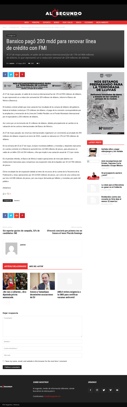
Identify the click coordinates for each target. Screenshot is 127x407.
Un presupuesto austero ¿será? (111, 174)
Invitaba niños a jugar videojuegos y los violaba (112, 150)
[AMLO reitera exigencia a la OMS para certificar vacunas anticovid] (69, 281)
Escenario (89, 22)
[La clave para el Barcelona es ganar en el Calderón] (93, 188)
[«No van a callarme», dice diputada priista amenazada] (15, 281)
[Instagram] (97, 390)
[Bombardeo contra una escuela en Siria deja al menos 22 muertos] (93, 200)
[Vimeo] (110, 390)
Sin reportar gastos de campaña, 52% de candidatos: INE (21, 231)
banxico (17, 200)
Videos (78, 22)
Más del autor (36, 266)
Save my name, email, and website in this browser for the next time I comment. (36, 361)
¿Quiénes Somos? (58, 2)
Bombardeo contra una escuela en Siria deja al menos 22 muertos (111, 199)
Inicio (27, 22)
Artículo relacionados (15, 266)
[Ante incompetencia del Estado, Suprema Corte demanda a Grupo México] (93, 164)
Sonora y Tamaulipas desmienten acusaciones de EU (41, 295)
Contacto (46, 2)
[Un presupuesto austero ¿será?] (93, 176)
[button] (123, 2)
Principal (36, 22)
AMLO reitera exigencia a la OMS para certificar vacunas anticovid (69, 295)
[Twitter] (103, 390)
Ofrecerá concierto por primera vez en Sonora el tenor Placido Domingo (64, 231)
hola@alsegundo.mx (52, 396)
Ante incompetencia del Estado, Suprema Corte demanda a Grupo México (112, 163)
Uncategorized (14, 27)
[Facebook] (90, 390)
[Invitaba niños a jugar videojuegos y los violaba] (93, 152)
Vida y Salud (68, 22)
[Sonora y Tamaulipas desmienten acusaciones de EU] (42, 281)
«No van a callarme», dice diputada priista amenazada (14, 295)
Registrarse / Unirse (32, 2)
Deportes (46, 22)
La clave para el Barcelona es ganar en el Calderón (112, 186)
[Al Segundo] (63, 12)
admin (11, 63)
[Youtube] (117, 390)
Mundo (56, 22)
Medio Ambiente (102, 22)
